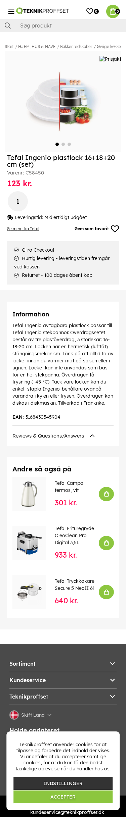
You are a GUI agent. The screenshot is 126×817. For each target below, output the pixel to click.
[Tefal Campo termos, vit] (34, 494)
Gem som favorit (92, 228)
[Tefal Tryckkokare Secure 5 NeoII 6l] (34, 592)
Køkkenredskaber (76, 46)
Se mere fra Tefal (23, 228)
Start (9, 46)
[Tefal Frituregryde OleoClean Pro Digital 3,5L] (34, 543)
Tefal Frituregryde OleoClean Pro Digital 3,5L (74, 535)
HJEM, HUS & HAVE (36, 46)
